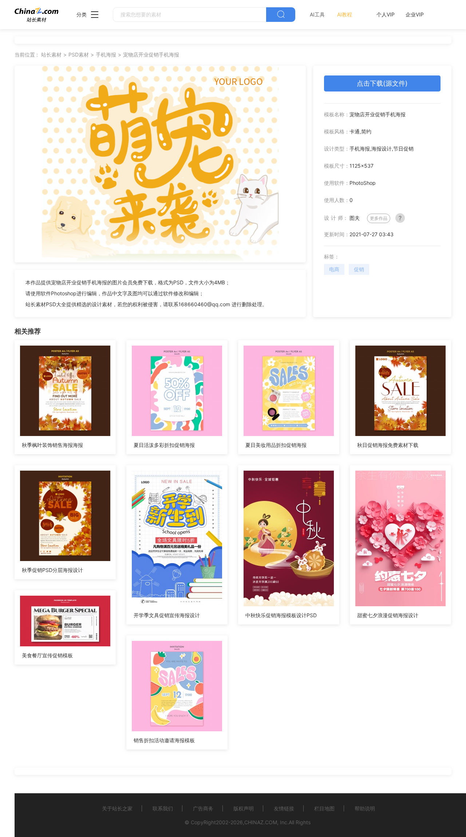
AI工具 (317, 14)
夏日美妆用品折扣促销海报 (276, 445)
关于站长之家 (117, 808)
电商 (334, 269)
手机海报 (106, 54)
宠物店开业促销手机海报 (151, 54)
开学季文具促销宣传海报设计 (167, 615)
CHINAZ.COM (260, 822)
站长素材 (51, 54)
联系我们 (163, 808)
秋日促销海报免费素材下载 (387, 445)
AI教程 (344, 14)
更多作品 (378, 218)
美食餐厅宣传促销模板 (47, 655)
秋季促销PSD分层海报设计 (52, 570)
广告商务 (203, 808)
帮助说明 (365, 808)
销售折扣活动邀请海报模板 (164, 740)
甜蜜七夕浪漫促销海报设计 (387, 615)
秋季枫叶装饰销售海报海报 (52, 445)
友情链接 (284, 808)
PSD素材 (78, 54)
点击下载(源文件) (382, 83)
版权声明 (243, 808)
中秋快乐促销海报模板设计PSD (281, 615)
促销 (359, 269)
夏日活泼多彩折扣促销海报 (164, 445)
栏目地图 (324, 808)
